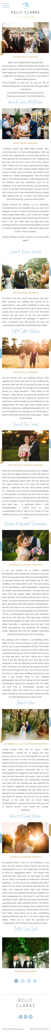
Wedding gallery (25, 971)
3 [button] (28, 980)
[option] (25, 956)
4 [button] (34, 980)
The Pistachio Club (43, 1029)
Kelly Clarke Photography (15, 1029)
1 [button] (16, 980)
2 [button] (22, 980)
